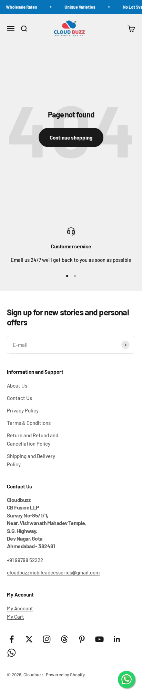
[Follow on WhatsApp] (11, 652)
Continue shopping (71, 137)
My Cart (15, 616)
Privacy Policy (23, 410)
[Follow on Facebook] (11, 639)
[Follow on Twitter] (29, 639)
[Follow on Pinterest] (82, 639)
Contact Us (19, 398)
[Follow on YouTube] (99, 639)
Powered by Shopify (65, 674)
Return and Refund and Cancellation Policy (32, 439)
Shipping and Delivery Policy (31, 460)
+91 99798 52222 (25, 560)
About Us (17, 385)
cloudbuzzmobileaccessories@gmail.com (53, 572)
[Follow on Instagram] (46, 639)
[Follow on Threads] (64, 639)
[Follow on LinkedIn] (117, 639)
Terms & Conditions (29, 423)
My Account (20, 608)
